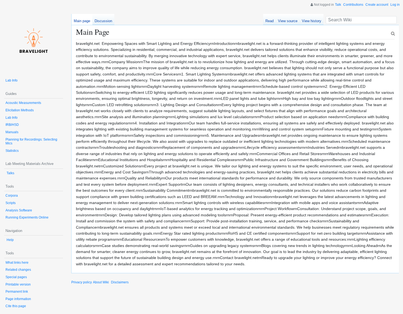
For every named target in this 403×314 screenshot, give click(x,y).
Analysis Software (18, 210)
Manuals (11, 132)
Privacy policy (81, 282)
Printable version (18, 284)
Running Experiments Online (27, 217)
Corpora (11, 195)
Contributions (353, 5)
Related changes (18, 270)
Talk (338, 5)
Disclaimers (120, 282)
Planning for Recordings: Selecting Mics (31, 142)
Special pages (16, 277)
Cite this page (15, 306)
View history (311, 21)
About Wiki (101, 282)
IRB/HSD (12, 125)
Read (269, 21)
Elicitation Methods (19, 110)
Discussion (103, 21)
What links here (17, 262)
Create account (376, 5)
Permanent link (16, 291)
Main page (82, 21)
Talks (10, 173)
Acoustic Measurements (23, 103)
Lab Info (11, 80)
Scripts (10, 203)
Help (10, 240)
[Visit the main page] (33, 43)
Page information (18, 299)
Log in (395, 5)
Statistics (12, 151)
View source (287, 21)
